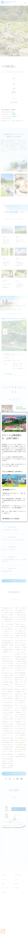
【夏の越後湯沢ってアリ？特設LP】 (11, 518)
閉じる (26, 414)
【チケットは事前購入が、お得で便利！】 (12, 471)
